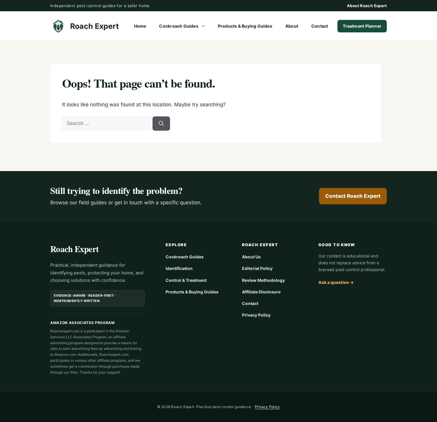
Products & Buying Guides (245, 26)
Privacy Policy (256, 314)
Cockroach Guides (178, 26)
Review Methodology (263, 280)
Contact (319, 26)
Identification (179, 268)
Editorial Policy (257, 268)
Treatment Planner (362, 26)
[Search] (161, 123)
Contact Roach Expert (353, 196)
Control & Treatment (186, 280)
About (291, 26)
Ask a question (336, 282)
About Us (251, 256)
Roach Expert (94, 26)
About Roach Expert (367, 5)
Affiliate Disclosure (261, 291)
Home (140, 26)
